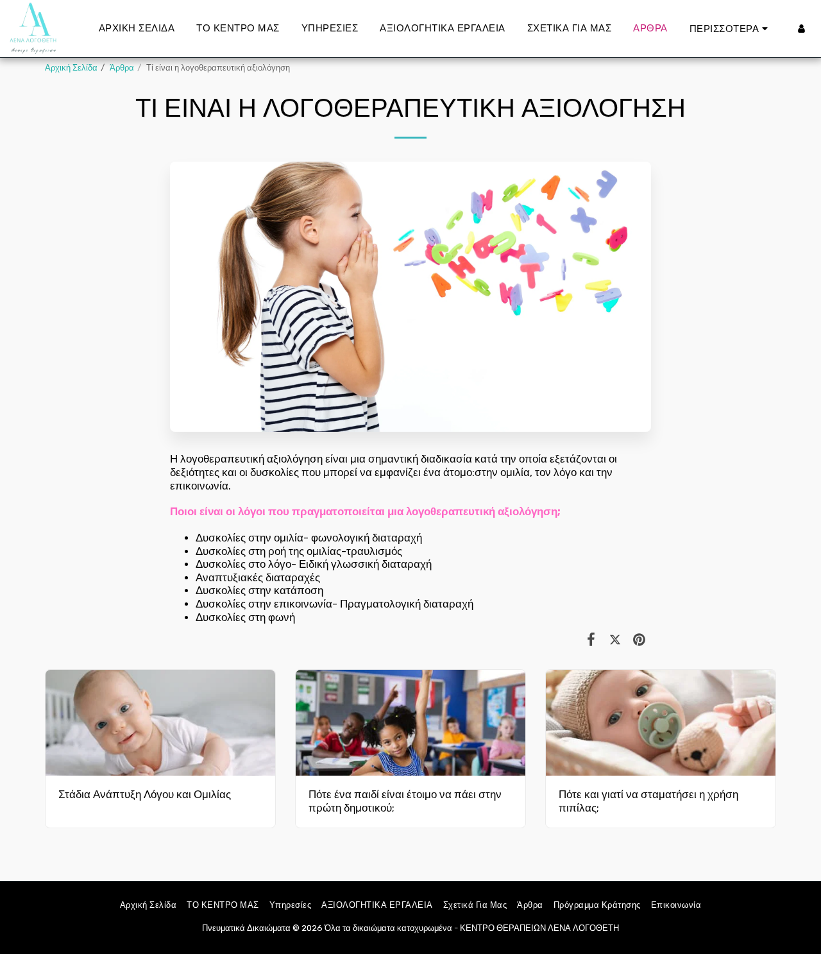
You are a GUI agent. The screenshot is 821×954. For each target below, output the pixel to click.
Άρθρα (122, 67)
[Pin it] (639, 639)
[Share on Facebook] (591, 639)
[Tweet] (615, 639)
